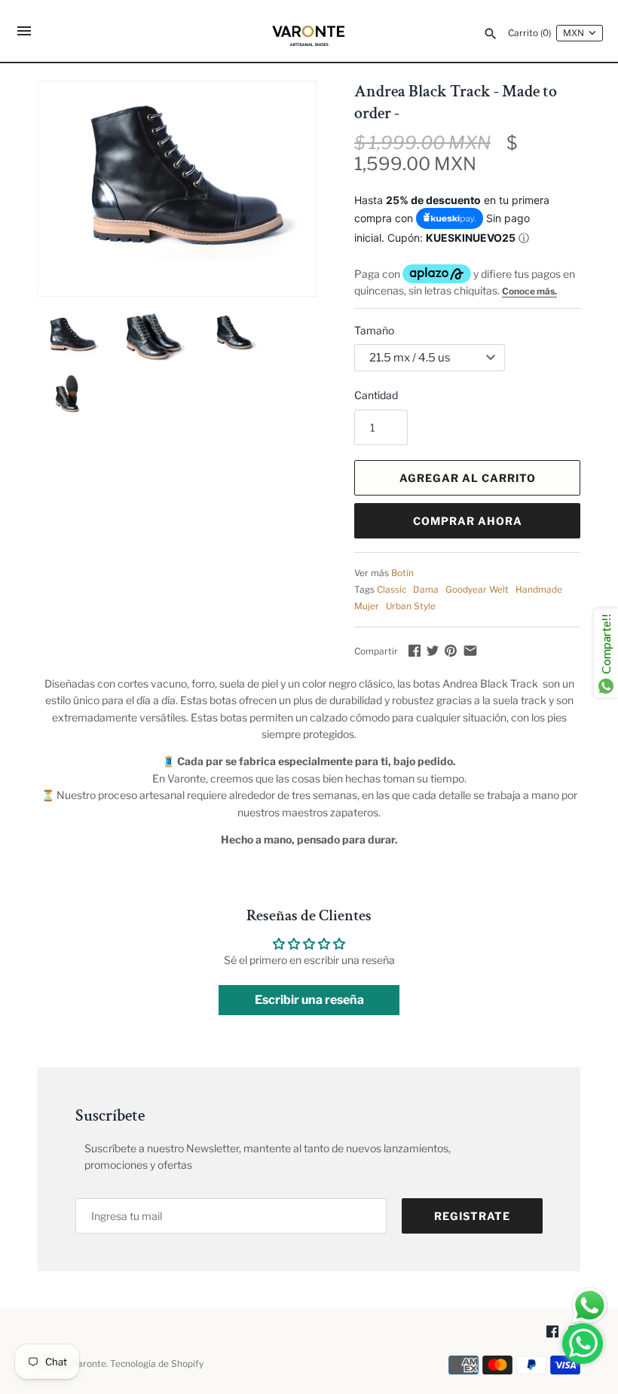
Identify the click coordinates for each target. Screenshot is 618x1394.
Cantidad (376, 395)
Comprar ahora (467, 520)
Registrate (472, 1215)
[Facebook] (552, 1332)
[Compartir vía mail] (470, 650)
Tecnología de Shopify (156, 1364)
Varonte (89, 1364)
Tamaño (374, 330)
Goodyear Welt (477, 589)
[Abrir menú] (24, 33)
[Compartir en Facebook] (414, 650)
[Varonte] (309, 31)
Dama (426, 589)
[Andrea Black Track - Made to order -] (177, 187)
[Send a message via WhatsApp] (589, 1305)
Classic (391, 589)
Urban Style (411, 606)
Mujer (366, 606)
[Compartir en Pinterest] (451, 650)
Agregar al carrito (467, 477)
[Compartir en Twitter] (433, 650)
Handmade (539, 589)
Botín (402, 573)
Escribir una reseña (309, 1000)
